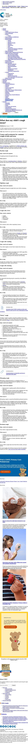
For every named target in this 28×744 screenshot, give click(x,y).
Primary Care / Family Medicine (20, 481)
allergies (20, 161)
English (19, 233)
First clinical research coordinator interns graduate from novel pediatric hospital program (15, 723)
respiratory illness (12, 161)
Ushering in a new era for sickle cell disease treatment (15, 719)
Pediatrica (4, 714)
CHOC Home (3, 9)
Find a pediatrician (5, 471)
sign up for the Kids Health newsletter (17, 449)
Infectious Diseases (10, 481)
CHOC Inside (5, 703)
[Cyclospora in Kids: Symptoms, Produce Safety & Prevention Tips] (14, 600)
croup (8, 320)
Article (18, 6)
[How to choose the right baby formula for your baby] (14, 518)
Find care (5, 687)
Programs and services (10, 690)
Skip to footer (6, 4)
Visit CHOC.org (6, 693)
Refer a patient (8, 691)
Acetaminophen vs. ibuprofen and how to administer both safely (15, 374)
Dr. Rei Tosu (5, 145)
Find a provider (8, 688)
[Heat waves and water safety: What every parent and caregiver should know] (14, 559)
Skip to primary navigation (9, 1)
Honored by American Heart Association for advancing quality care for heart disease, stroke (15, 706)
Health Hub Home (12, 6)
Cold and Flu (2, 481)
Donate (7, 695)
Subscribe (5, 113)
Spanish (25, 233)
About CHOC (8, 694)
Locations (7, 692)
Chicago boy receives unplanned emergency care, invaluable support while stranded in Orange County (15, 717)
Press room (7, 699)
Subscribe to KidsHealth (10, 626)
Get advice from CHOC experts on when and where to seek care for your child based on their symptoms (14, 310)
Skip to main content (7, 2)
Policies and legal (7, 700)
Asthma (4, 285)
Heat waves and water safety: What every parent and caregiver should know (14, 563)
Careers (7, 697)
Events (6, 698)
